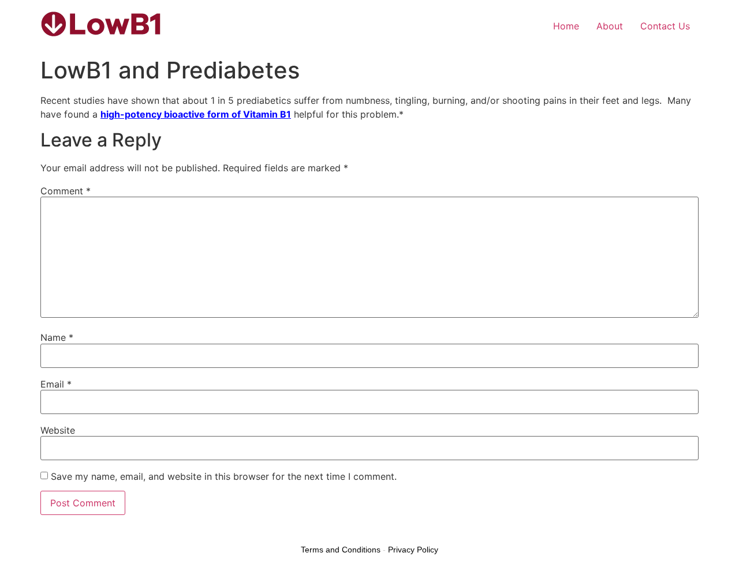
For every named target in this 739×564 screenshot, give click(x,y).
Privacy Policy (413, 549)
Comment (65, 190)
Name (56, 337)
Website (57, 430)
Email (56, 384)
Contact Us (665, 26)
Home (566, 26)
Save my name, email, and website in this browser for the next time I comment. (224, 476)
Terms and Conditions (340, 549)
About (609, 26)
